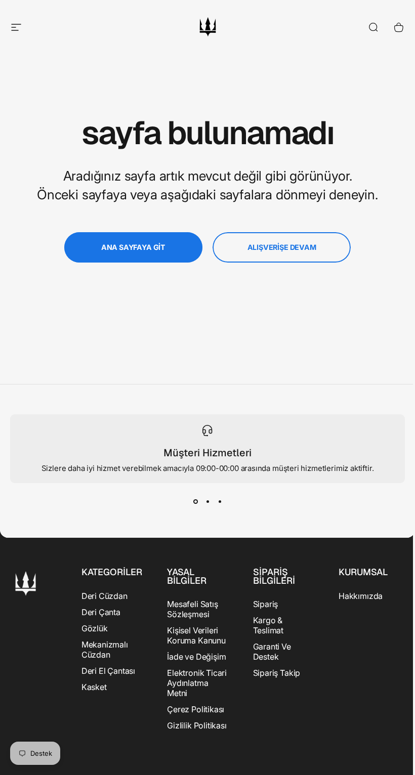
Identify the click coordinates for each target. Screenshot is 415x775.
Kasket (94, 687)
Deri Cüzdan (104, 596)
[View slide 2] (207, 501)
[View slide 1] (195, 501)
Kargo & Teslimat (268, 625)
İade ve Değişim (196, 657)
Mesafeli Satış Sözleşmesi (192, 609)
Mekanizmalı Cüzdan (104, 649)
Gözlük (94, 628)
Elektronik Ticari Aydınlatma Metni (197, 683)
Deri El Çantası (108, 671)
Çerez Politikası (195, 709)
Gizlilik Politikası (197, 725)
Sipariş (265, 604)
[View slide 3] (220, 501)
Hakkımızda (361, 596)
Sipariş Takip (277, 673)
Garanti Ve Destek (272, 651)
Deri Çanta (100, 612)
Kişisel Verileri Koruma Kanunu (196, 635)
